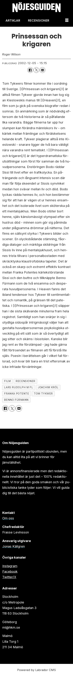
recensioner (25, 381)
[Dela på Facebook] (30, 70)
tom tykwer (43, 393)
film (7, 381)
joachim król (48, 387)
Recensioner (38, 20)
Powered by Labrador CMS (36, 670)
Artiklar (12, 20)
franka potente (16, 393)
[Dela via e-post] (42, 70)
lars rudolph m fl (18, 387)
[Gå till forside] (36, 7)
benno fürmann (16, 399)
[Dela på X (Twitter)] (36, 70)
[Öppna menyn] (66, 20)
